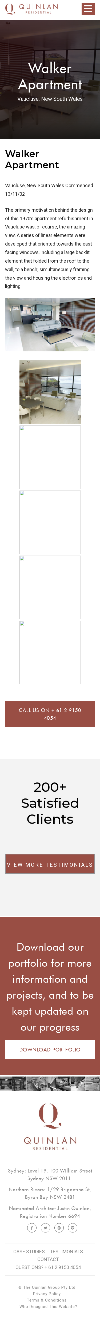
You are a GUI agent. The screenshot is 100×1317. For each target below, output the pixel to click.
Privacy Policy (47, 1293)
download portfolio (50, 1050)
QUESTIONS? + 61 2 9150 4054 (48, 1267)
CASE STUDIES (29, 1251)
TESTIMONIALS (66, 1251)
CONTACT (48, 1259)
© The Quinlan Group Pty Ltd (46, 1287)
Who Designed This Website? (48, 1306)
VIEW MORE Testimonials (50, 865)
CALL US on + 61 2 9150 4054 (50, 714)
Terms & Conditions (47, 1300)
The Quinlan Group (31, 13)
